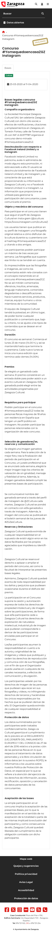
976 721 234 (36, 923)
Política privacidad (26, 874)
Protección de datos (26, 898)
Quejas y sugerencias (26, 865)
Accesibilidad (26, 890)
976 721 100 (20, 923)
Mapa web (26, 859)
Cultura (9, 75)
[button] (36, 4)
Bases (7, 68)
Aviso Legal (26, 882)
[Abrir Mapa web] (48, 4)
